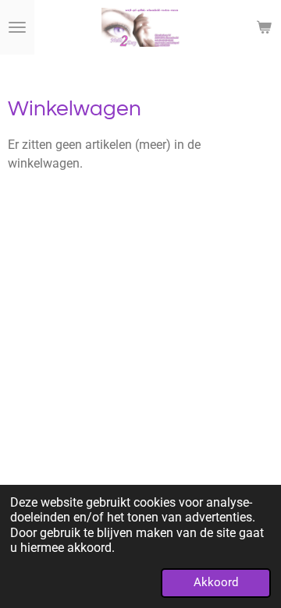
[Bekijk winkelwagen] (264, 27)
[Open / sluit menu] (17, 27)
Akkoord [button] (216, 582)
